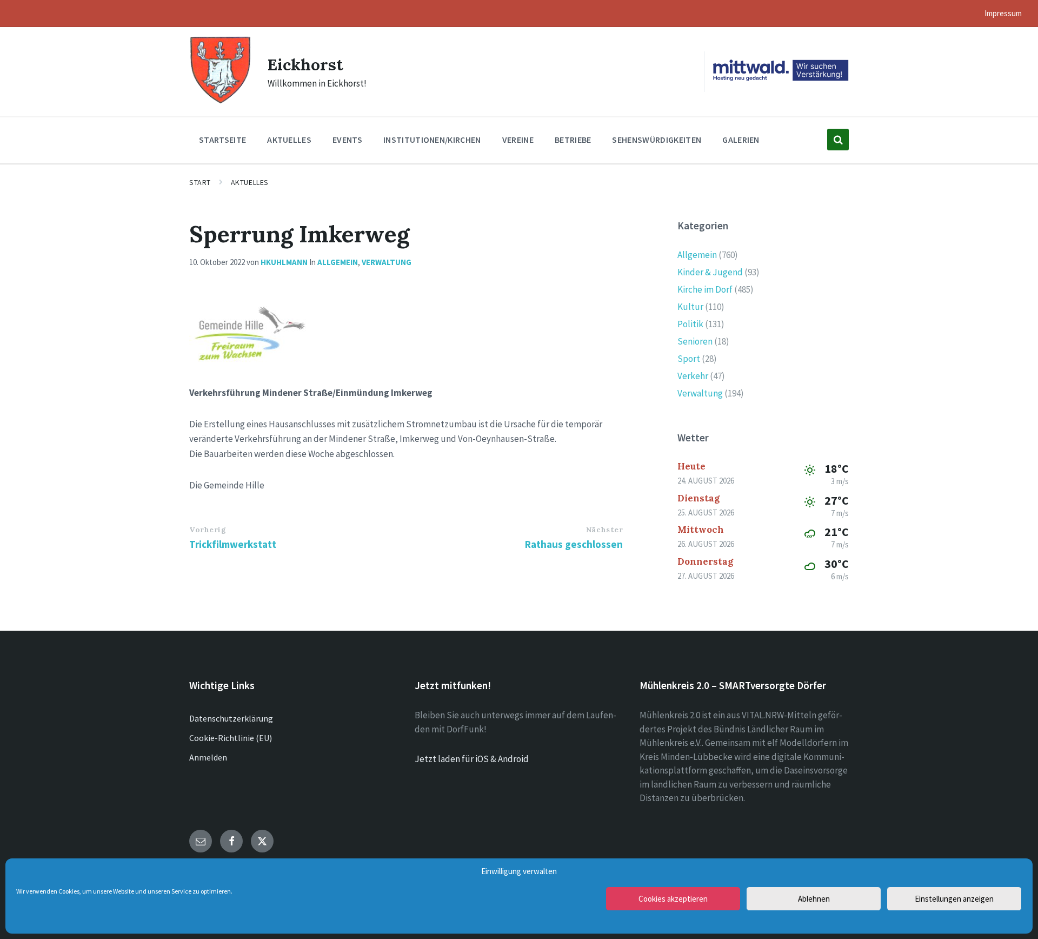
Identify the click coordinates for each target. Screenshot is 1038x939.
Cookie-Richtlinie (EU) (230, 737)
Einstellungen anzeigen (954, 899)
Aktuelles (250, 182)
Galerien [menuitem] (741, 139)
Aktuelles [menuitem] (289, 139)
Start (200, 182)
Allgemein (337, 262)
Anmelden (208, 757)
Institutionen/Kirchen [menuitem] (432, 139)
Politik (690, 324)
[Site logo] (220, 102)
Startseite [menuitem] (222, 139)
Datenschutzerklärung (231, 718)
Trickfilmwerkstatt (232, 544)
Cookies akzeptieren (673, 899)
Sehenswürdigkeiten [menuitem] (656, 139)
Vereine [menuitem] (518, 139)
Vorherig (207, 529)
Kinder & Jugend (710, 272)
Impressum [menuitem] (1003, 13)
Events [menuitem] (347, 139)
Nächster (604, 529)
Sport (688, 359)
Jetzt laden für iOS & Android (472, 759)
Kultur (690, 307)
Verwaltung (386, 262)
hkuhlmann (284, 262)
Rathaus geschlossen (574, 544)
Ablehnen (814, 899)
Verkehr (692, 376)
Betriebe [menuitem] (573, 139)
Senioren (695, 341)
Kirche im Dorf (705, 289)
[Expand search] (838, 139)
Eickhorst (305, 64)
